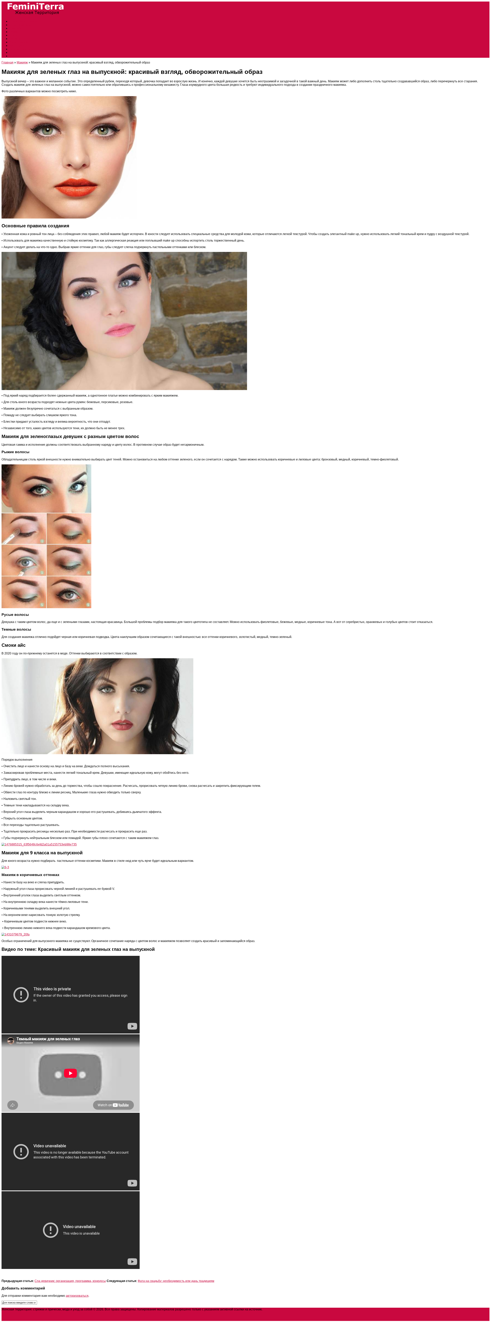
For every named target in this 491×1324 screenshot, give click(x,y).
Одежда (15, 38)
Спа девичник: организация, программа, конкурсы (70, 1281)
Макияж (14, 56)
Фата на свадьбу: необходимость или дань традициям (176, 1281)
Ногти (13, 35)
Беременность (19, 49)
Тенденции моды (21, 24)
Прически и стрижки (23, 21)
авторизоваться (77, 1295)
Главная (7, 62)
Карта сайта (271, 1309)
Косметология (19, 42)
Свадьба (15, 28)
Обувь (13, 31)
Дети (12, 52)
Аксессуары (17, 45)
